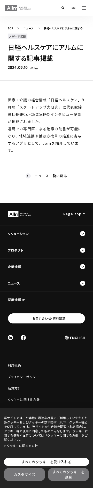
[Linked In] (10, 337)
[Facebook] (23, 337)
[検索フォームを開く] (63, 8)
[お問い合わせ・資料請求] (73, 8)
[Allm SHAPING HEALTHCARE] (18, 8)
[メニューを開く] (84, 8)
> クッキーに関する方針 (21, 446)
